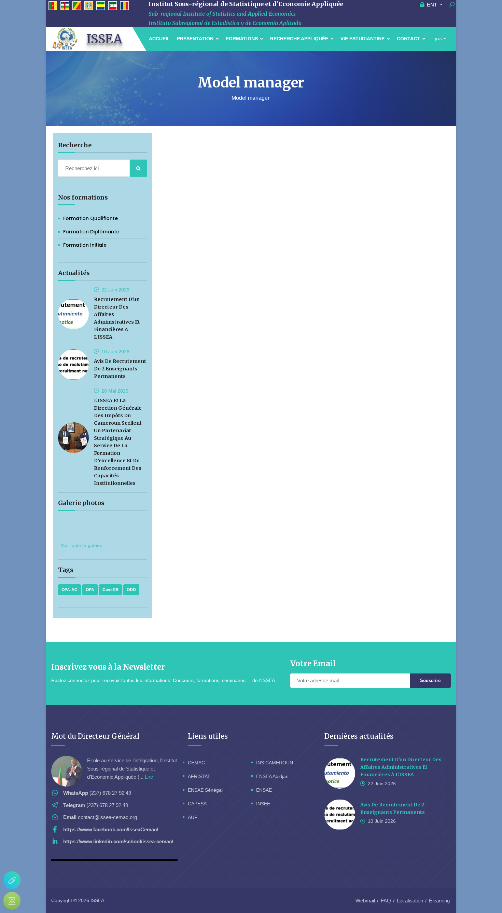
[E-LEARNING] (11, 901)
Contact (409, 38)
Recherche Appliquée (300, 38)
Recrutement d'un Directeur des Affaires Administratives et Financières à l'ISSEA (401, 767)
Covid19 (110, 589)
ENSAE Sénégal (205, 790)
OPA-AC (69, 589)
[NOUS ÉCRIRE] (11, 880)
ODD (131, 589)
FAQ (386, 900)
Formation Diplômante (91, 232)
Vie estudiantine (363, 38)
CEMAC (196, 762)
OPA (90, 589)
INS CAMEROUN (274, 762)
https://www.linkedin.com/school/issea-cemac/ (118, 841)
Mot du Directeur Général (95, 736)
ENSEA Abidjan (272, 776)
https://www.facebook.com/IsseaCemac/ (110, 829)
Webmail (365, 900)
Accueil (159, 38)
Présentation (196, 38)
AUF (192, 817)
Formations (242, 38)
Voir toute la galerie (81, 545)
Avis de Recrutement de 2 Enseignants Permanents (120, 368)
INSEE (263, 803)
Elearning (439, 900)
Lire (149, 777)
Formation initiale (85, 245)
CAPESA (197, 803)
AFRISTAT (199, 776)
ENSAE (264, 790)
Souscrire (430, 680)
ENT (432, 5)
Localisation (410, 900)
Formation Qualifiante (90, 218)
